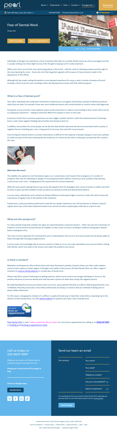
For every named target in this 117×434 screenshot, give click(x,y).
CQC (85, 425)
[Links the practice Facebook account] (15, 398)
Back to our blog (16, 41)
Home (77, 49)
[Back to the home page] (12, 5)
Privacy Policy (49, 425)
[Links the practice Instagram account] (9, 398)
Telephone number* (93, 375)
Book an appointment (38, 41)
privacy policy (98, 398)
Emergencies (87, 5)
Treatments (55, 5)
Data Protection (72, 425)
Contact (74, 5)
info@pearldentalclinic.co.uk (72, 13)
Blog (83, 49)
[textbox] (97, 381)
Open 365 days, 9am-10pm (19, 13)
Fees (65, 5)
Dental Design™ (55, 428)
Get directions (15, 390)
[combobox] (97, 381)
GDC (80, 425)
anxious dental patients (28, 271)
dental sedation (46, 299)
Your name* (90, 360)
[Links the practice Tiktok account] (27, 398)
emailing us (14, 325)
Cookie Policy (60, 425)
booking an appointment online (34, 325)
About (43, 5)
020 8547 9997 (54, 13)
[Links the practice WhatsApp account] (21, 398)
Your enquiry (63, 360)
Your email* (90, 368)
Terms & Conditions (36, 425)
